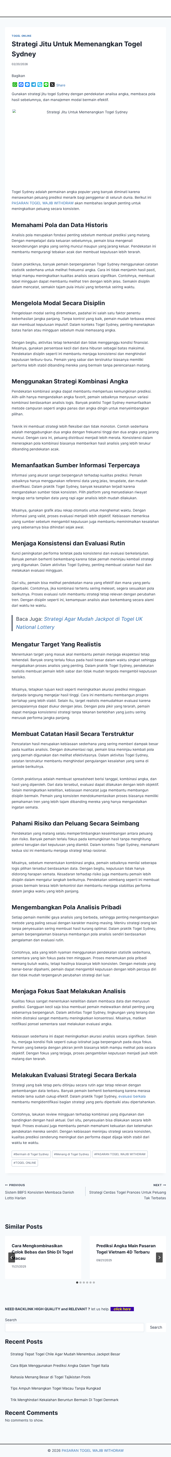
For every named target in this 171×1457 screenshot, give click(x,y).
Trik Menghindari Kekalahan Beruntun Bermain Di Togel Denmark (64, 1400)
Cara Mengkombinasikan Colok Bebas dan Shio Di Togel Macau (42, 1252)
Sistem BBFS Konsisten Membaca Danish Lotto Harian (39, 1191)
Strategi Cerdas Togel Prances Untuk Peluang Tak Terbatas (127, 1191)
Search (11, 1320)
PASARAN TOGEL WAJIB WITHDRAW (120, 1154)
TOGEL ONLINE (21, 35)
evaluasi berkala (132, 1096)
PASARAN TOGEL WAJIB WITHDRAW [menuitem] (43, 203)
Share (60, 85)
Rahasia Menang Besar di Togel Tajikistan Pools (50, 1377)
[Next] (159, 1257)
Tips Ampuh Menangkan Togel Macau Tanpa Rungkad (55, 1388)
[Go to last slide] (11, 1257)
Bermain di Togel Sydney (31, 1154)
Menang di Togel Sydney (71, 1154)
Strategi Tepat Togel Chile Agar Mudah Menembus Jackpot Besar (65, 1354)
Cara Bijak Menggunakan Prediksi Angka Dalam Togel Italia (59, 1365)
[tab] (77, 1282)
